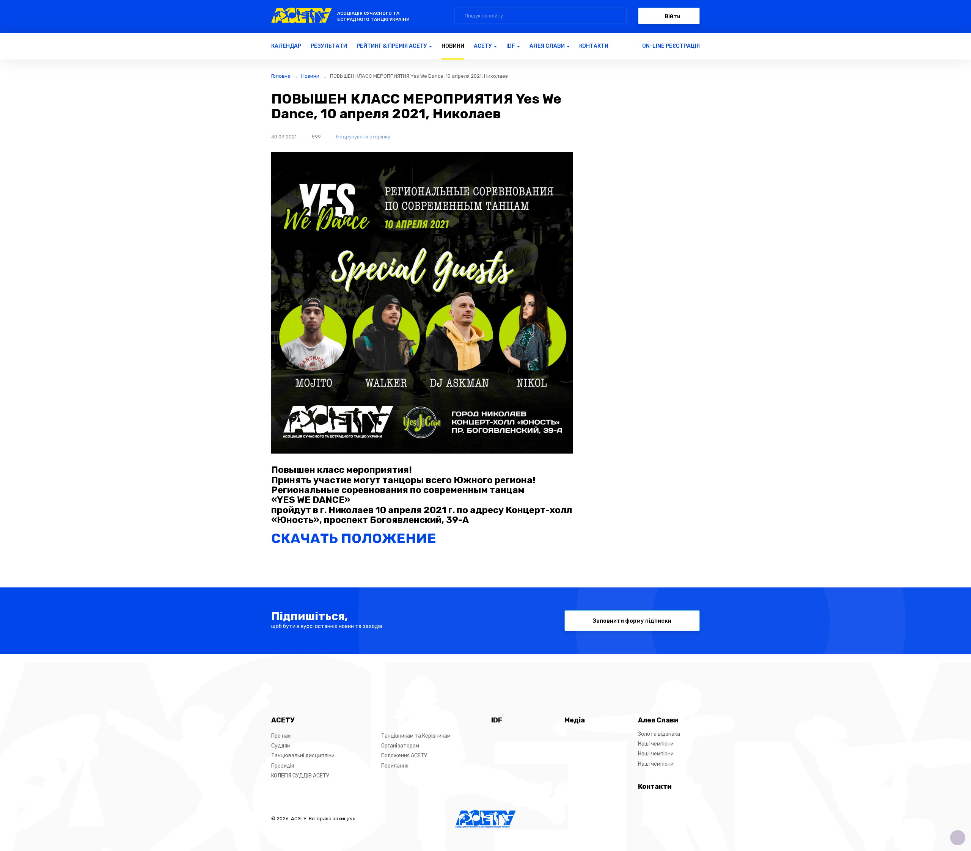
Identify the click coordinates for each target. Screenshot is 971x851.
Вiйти (671, 16)
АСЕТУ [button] (483, 46)
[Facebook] (479, 689)
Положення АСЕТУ (404, 755)
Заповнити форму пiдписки (632, 620)
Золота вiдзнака (659, 734)
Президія (282, 766)
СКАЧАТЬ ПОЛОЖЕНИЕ (353, 538)
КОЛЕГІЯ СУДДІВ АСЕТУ (300, 775)
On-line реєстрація (671, 46)
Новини (453, 46)
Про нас (281, 736)
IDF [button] (511, 46)
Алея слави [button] (547, 46)
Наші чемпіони (656, 744)
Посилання (395, 766)
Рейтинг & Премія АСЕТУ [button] (392, 46)
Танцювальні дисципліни (303, 755)
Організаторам (400, 746)
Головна (281, 76)
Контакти (593, 46)
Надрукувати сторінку (362, 137)
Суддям (281, 746)
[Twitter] (492, 689)
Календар (286, 46)
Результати (329, 46)
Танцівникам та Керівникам (416, 736)
